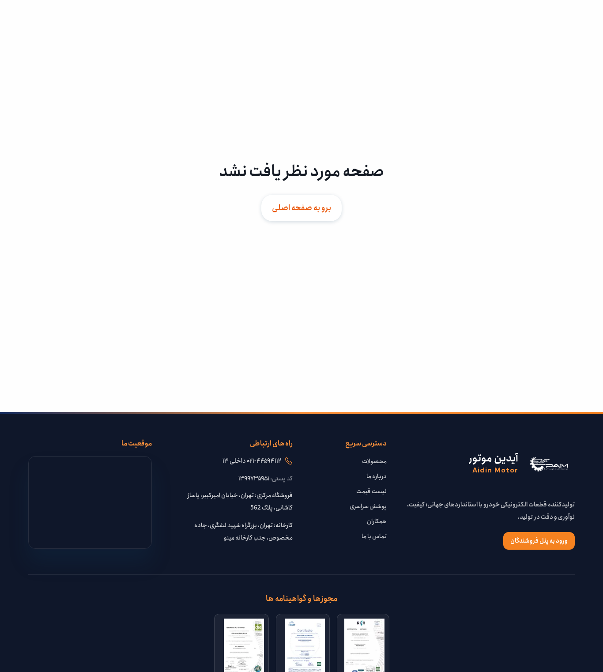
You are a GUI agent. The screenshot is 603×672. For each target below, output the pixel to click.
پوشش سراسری (368, 506)
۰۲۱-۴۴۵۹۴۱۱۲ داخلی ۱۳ (251, 461)
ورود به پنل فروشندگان (539, 541)
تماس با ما (374, 536)
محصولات (374, 461)
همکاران (377, 521)
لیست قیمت (371, 491)
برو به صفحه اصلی (301, 208)
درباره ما (376, 476)
